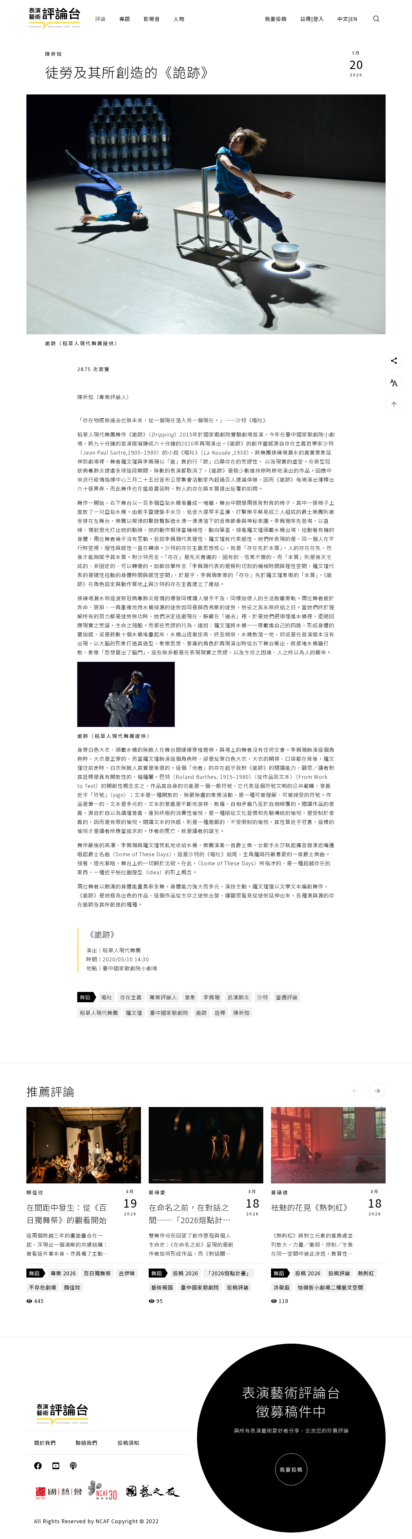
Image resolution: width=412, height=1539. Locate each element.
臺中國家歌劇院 (169, 1012)
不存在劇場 (42, 1287)
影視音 (152, 19)
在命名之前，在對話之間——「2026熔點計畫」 (189, 1219)
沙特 (262, 997)
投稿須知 (128, 1442)
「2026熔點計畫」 (229, 1273)
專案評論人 (163, 997)
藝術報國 (162, 1287)
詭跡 (201, 1012)
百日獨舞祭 (97, 1273)
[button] (355, 1091)
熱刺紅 (366, 1273)
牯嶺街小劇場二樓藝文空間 (330, 1287)
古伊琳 (127, 1273)
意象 (190, 997)
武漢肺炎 (238, 997)
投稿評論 (238, 1287)
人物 (178, 19)
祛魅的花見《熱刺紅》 (311, 1207)
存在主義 (131, 997)
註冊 (305, 19)
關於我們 (45, 1442)
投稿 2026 (185, 1273)
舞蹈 (85, 997)
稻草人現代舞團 (99, 1012)
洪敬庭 (282, 1287)
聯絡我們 (87, 1442)
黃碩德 (279, 1192)
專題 (124, 19)
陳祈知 (53, 53)
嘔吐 (106, 997)
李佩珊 (211, 997)
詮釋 (220, 1012)
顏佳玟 (35, 1192)
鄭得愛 (157, 1192)
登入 (318, 19)
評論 (100, 19)
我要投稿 (276, 19)
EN (354, 19)
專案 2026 (63, 1273)
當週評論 (287, 997)
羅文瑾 (134, 1012)
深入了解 (83, 1145)
